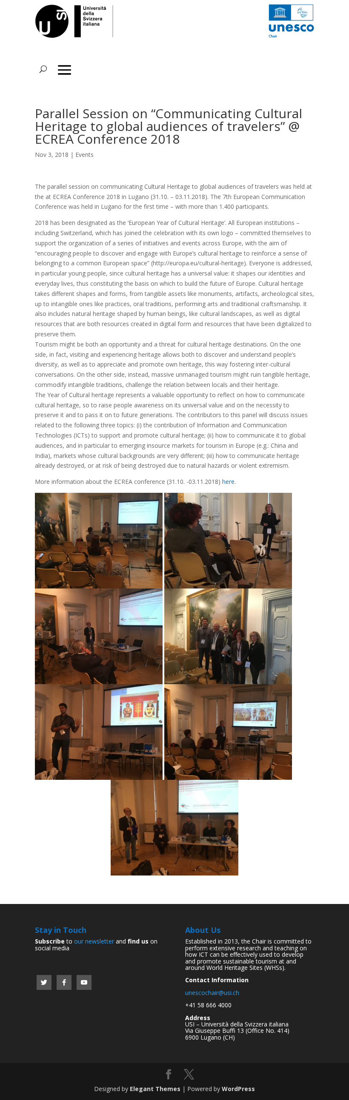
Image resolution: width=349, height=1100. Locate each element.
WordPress (238, 1089)
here (228, 482)
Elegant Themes (155, 1089)
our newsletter (94, 941)
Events (84, 155)
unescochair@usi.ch (212, 993)
